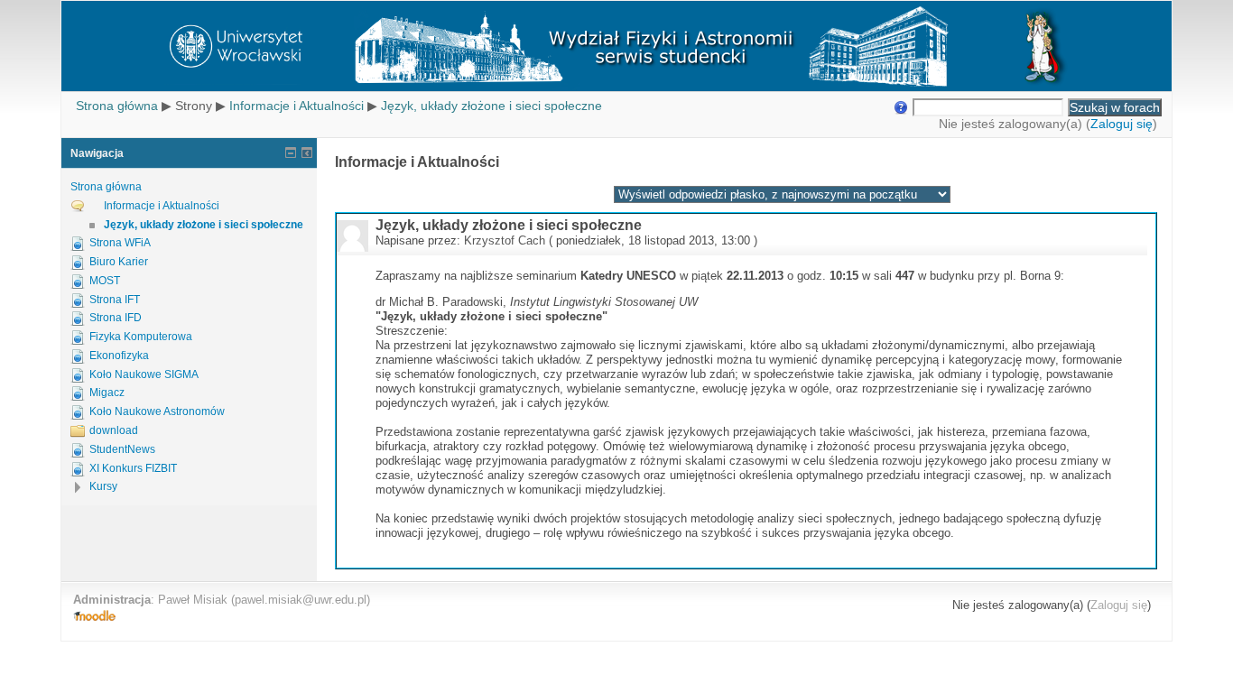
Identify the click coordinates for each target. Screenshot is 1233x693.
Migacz (107, 392)
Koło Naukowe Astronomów (157, 411)
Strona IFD (115, 317)
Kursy (103, 486)
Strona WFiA (120, 242)
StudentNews (122, 449)
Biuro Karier (118, 261)
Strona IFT (114, 299)
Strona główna (117, 105)
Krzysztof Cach (504, 240)
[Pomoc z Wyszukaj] (899, 107)
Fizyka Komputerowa (140, 336)
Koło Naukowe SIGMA (144, 374)
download (113, 430)
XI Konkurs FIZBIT (133, 468)
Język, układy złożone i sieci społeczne (491, 105)
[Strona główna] (616, 46)
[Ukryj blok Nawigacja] (290, 152)
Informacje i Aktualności (296, 105)
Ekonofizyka (119, 355)
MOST (104, 280)
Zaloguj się (1121, 123)
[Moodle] (94, 617)
